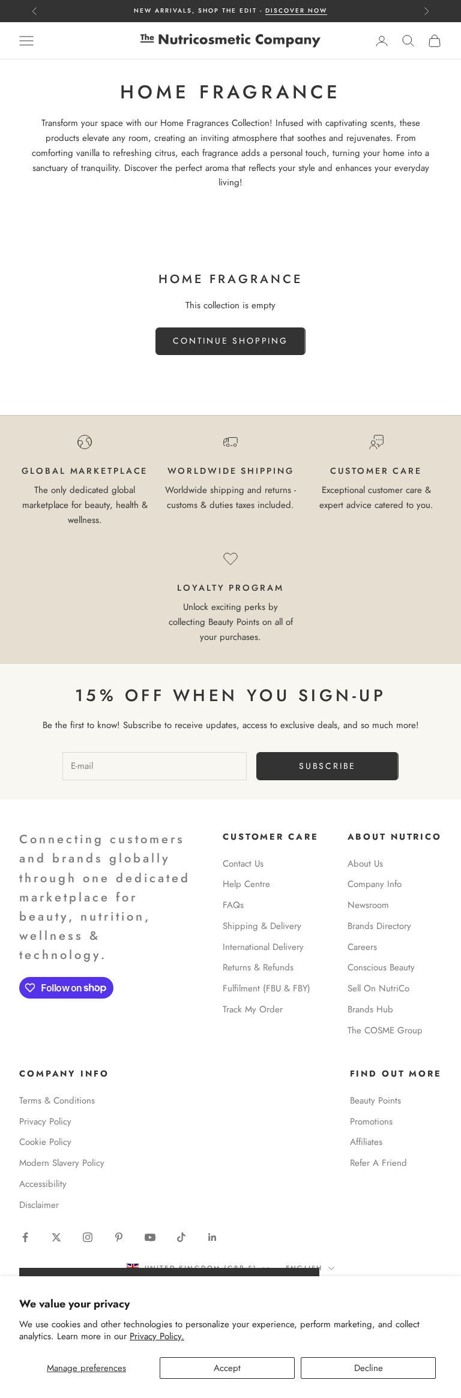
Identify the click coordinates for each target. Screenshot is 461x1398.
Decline (368, 1368)
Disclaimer (39, 1204)
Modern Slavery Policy (61, 1162)
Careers (362, 947)
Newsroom (368, 905)
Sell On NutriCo (378, 988)
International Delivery (263, 947)
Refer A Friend (378, 1162)
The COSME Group (385, 1030)
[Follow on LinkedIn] (212, 1237)
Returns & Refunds (258, 967)
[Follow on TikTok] (181, 1237)
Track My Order (253, 1009)
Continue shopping (230, 341)
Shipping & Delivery (262, 926)
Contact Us (243, 863)
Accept (227, 1368)
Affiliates (366, 1142)
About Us (365, 863)
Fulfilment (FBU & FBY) (266, 988)
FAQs (233, 905)
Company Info (375, 884)
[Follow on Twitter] (56, 1237)
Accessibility (43, 1183)
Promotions (371, 1121)
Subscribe (327, 766)
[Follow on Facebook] (25, 1237)
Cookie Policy (45, 1142)
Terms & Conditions (57, 1100)
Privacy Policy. (157, 1336)
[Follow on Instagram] (88, 1237)
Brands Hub (370, 1009)
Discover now (296, 10)
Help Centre (246, 884)
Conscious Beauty (381, 967)
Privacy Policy (45, 1121)
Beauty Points (375, 1100)
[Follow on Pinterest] (119, 1237)
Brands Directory (379, 926)
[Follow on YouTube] (150, 1237)
